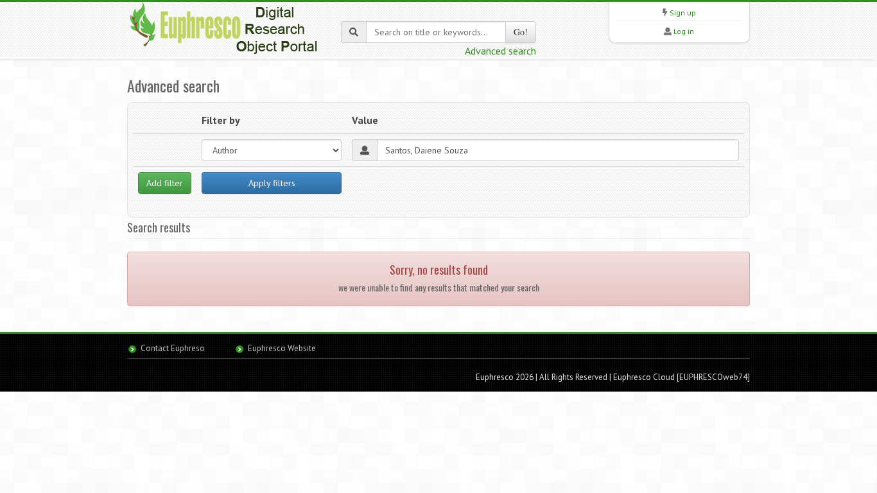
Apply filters (271, 183)
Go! (521, 32)
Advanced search (500, 50)
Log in (683, 31)
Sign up (683, 12)
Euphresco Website (282, 348)
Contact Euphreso (173, 348)
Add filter (164, 183)
